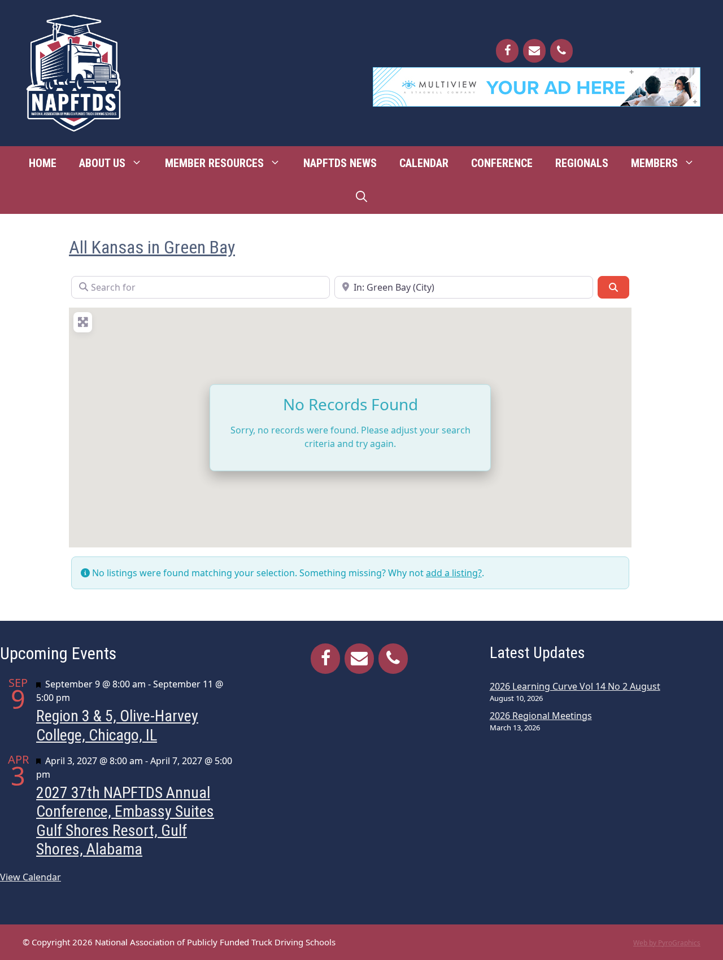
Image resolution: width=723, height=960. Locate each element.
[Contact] (534, 51)
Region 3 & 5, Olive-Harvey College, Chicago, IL (117, 725)
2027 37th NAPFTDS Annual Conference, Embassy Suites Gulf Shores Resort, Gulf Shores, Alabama (125, 821)
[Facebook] (507, 51)
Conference (502, 163)
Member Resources (214, 163)
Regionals (581, 163)
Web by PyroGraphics (666, 943)
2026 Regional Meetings (541, 715)
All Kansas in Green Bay (152, 247)
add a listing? (454, 573)
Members (654, 163)
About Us (102, 163)
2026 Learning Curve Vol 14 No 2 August (575, 686)
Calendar (423, 163)
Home (42, 163)
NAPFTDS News (340, 163)
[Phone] (561, 51)
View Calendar (30, 877)
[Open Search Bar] (361, 197)
